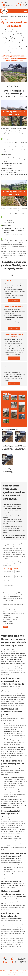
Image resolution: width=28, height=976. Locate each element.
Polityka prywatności (18, 972)
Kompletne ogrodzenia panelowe (18, 16)
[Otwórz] (25, 11)
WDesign (18, 974)
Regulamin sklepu (9, 972)
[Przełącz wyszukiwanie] (16, 5)
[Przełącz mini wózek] (26, 5)
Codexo (15, 974)
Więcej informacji (14, 300)
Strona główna (4, 16)
